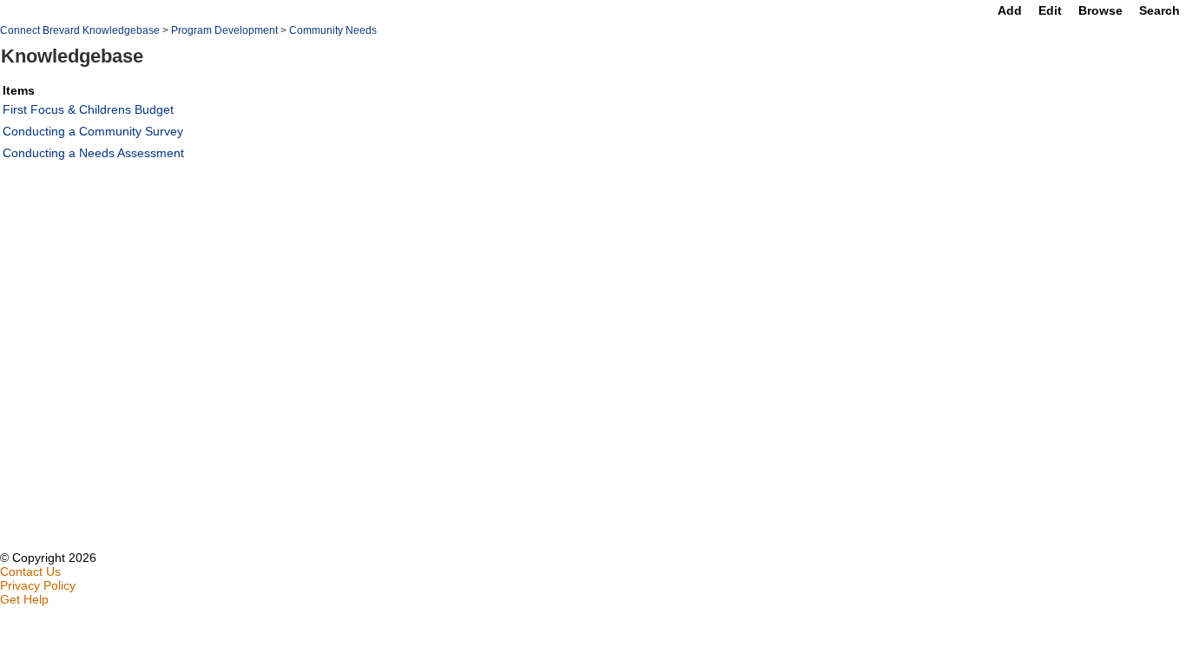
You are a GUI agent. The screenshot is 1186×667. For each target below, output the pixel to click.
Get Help (24, 599)
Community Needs (333, 30)
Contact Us (30, 571)
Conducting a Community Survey (93, 131)
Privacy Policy (38, 585)
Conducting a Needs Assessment (93, 153)
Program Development (224, 30)
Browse (1100, 10)
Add (1010, 10)
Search (1159, 10)
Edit (1050, 10)
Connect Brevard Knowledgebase (80, 30)
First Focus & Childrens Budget (88, 109)
